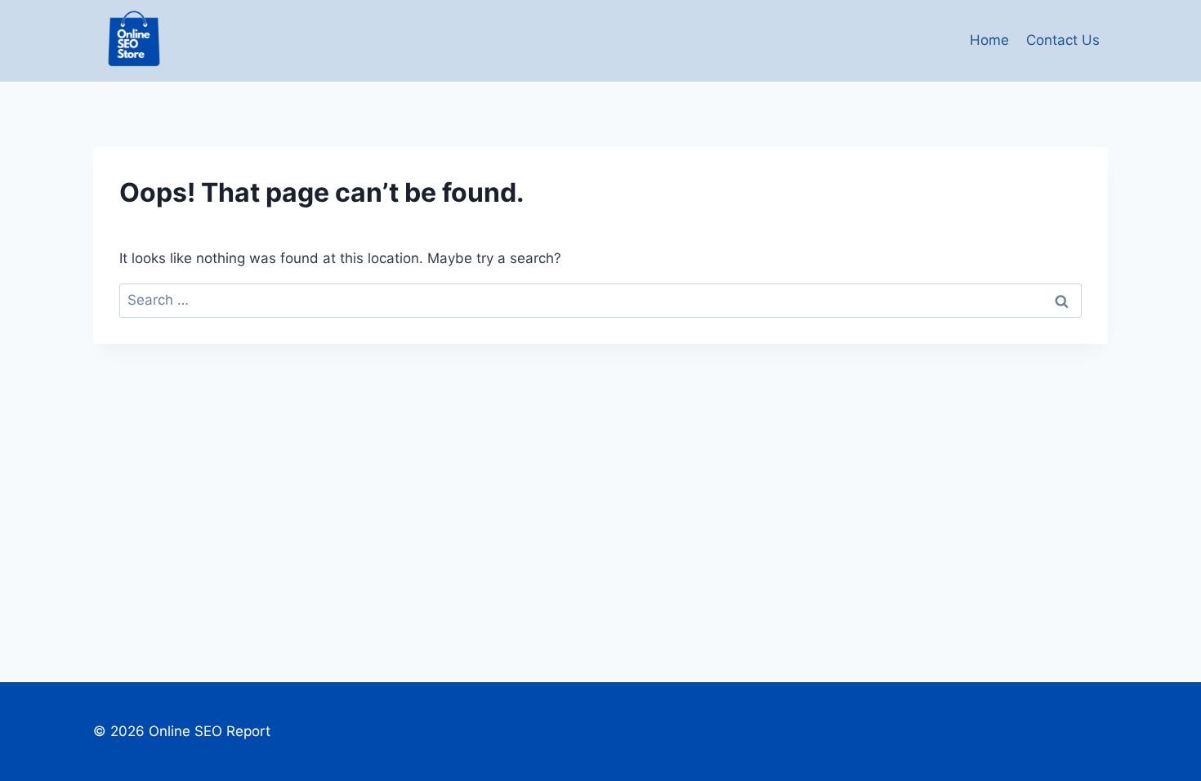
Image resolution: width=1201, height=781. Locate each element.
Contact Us (1063, 40)
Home (989, 40)
